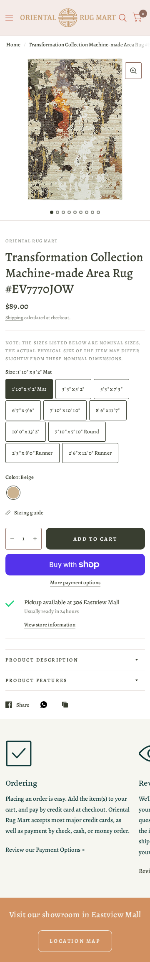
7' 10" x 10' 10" (65, 410)
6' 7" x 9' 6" (23, 410)
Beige (13, 493)
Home (13, 44)
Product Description (42, 660)
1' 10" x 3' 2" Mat (29, 388)
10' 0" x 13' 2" (26, 431)
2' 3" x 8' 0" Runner (32, 452)
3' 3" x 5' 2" (73, 388)
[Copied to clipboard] (67, 705)
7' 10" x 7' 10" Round (77, 431)
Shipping (14, 317)
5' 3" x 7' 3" (111, 388)
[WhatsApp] (45, 704)
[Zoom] (133, 70)
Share (22, 704)
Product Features (36, 680)
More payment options (75, 582)
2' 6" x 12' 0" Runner (90, 452)
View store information (49, 624)
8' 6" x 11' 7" (108, 410)
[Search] (123, 18)
